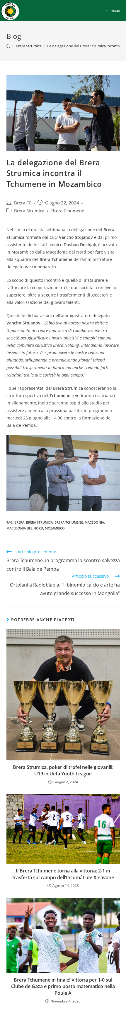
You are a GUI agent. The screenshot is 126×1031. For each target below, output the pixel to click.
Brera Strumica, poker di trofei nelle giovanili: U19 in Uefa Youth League (63, 770)
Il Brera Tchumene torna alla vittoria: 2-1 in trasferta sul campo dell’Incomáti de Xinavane (63, 873)
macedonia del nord (24, 528)
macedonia (94, 522)
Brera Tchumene (67, 211)
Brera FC (22, 203)
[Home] (8, 46)
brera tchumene (69, 522)
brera (19, 522)
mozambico (55, 528)
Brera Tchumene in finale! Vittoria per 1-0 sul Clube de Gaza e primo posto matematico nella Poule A (63, 986)
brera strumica (39, 522)
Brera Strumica (29, 211)
